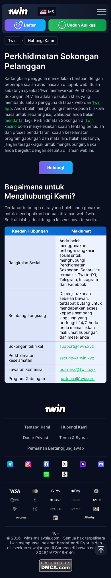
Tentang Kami (37, 427)
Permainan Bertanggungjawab (55, 448)
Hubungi (55, 167)
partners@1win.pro (76, 378)
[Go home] (18, 12)
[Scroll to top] (101, 549)
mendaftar (14, 120)
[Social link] (10, 464)
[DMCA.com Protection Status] (55, 565)
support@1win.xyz (76, 346)
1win (12, 40)
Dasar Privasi (35, 437)
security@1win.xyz (76, 357)
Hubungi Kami (74, 427)
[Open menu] (101, 12)
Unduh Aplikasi (81, 25)
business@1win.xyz (77, 369)
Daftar (30, 25)
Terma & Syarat (73, 437)
